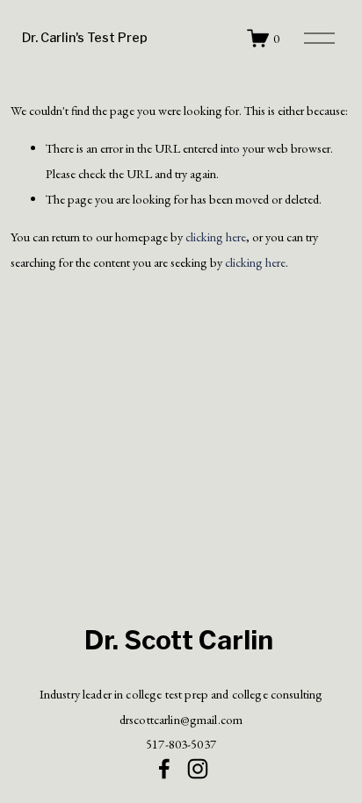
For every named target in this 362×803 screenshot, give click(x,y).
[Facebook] (164, 768)
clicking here (215, 236)
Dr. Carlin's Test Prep (85, 38)
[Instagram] (197, 768)
